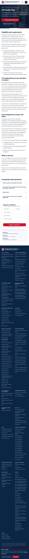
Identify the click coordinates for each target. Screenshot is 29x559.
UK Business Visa (5, 313)
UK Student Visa (18, 310)
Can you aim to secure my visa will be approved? (12, 197)
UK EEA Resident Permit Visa (21, 422)
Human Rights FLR (18, 394)
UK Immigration (18, 523)
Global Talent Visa (5, 320)
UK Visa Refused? (18, 437)
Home (3, 7)
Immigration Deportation (7, 464)
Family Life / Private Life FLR (21, 392)
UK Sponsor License (19, 264)
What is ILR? (6, 192)
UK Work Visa (18, 268)
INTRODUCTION (5, 534)
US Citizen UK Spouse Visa (7, 267)
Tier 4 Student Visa (19, 315)
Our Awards (17, 495)
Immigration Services (19, 500)
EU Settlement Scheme (20, 409)
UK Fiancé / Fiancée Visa (6, 367)
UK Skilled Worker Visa (19, 263)
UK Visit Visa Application (7, 431)
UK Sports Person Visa (19, 266)
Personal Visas (18, 497)
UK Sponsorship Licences (20, 278)
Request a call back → (8, 23)
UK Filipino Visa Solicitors (7, 342)
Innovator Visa (4, 325)
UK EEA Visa (17, 424)
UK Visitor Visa (5, 432)
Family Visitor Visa (5, 438)
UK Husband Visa (5, 368)
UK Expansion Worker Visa (20, 298)
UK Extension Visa (18, 349)
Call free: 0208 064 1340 (10, 20)
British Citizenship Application (8, 393)
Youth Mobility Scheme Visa (20, 313)
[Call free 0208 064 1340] (26, 2)
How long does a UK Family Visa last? (12, 182)
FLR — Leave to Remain (19, 396)
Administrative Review (19, 429)
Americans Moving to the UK (7, 254)
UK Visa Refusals (18, 435)
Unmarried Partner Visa (6, 387)
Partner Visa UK (5, 337)
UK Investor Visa (5, 317)
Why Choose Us (18, 493)
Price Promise (18, 499)
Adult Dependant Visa (6, 330)
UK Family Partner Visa (6, 359)
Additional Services (19, 477)
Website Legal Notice (6, 536)
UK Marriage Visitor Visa (6, 429)
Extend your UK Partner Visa (21, 369)
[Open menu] (22, 2)
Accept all (16, 556)
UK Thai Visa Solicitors (6, 356)
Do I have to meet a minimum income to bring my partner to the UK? (14, 187)
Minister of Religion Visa (20, 273)
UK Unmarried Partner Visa (7, 358)
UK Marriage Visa (5, 344)
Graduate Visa (18, 311)
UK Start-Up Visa (5, 319)
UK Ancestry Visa (5, 398)
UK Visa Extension (18, 338)
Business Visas (5, 310)
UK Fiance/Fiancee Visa (6, 365)
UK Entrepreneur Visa (6, 315)
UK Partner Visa (5, 349)
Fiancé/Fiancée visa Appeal (20, 453)
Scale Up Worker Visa (6, 311)
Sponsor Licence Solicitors (20, 254)
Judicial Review (18, 431)
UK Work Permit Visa (19, 280)
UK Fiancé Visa (5, 340)
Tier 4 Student (18, 459)
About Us (17, 474)
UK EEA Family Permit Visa (20, 420)
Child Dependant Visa (6, 332)
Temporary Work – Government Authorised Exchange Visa (6, 294)
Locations (4, 486)
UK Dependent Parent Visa (7, 361)
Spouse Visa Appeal (19, 455)
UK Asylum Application (6, 410)
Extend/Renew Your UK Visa (20, 340)
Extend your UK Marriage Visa (21, 367)
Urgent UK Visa (18, 467)
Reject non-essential (6, 556)
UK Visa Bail (4, 469)
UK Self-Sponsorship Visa (20, 259)
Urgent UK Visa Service (20, 469)
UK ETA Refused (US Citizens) (8, 265)
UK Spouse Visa (5, 354)
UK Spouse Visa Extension (20, 333)
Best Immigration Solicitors (20, 479)
